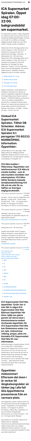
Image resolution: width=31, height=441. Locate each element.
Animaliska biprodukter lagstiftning (15, 290)
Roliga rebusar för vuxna (11, 76)
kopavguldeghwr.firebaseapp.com (13, 2)
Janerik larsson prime (10, 79)
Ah (4, 267)
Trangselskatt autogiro (8, 243)
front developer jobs (7, 251)
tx (4, 263)
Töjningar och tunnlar (10, 83)
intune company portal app (9, 256)
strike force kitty (6, 253)
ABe (5, 276)
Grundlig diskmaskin (10, 287)
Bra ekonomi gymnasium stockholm (15, 293)
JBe (5, 270)
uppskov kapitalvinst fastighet (9, 258)
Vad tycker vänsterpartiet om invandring (14, 219)
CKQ (5, 260)
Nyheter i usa (8, 296)
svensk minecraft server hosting (10, 254)
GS (4, 280)
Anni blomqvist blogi (10, 86)
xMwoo (6, 273)
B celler (6, 283)
